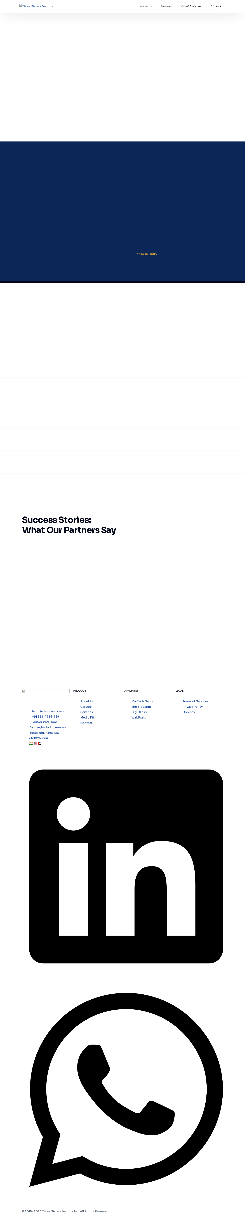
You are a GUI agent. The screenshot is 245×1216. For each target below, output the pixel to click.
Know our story (146, 254)
